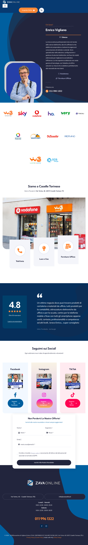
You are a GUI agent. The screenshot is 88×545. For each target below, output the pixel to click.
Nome (19, 428)
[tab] (63, 37)
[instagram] (46, 526)
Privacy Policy (30, 537)
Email (19, 439)
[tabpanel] (63, 55)
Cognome (48, 428)
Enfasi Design (58, 537)
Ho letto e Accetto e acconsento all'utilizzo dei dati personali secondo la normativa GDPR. (42, 454)
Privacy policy (35, 453)
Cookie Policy (39, 537)
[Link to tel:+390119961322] (41, 10)
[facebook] (42, 526)
